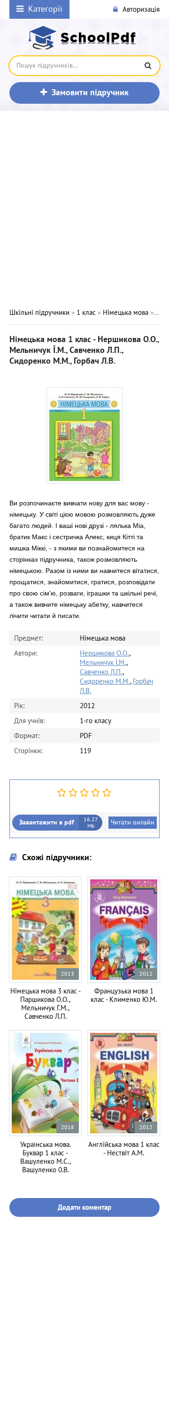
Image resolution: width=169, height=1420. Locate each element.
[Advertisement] (84, 209)
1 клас (86, 312)
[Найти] (147, 65)
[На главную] (84, 37)
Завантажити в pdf (58, 822)
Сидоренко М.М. (105, 681)
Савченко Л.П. (101, 672)
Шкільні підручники (39, 312)
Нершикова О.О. (104, 653)
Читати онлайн (132, 822)
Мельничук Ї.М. (103, 662)
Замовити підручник (90, 93)
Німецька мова (125, 312)
